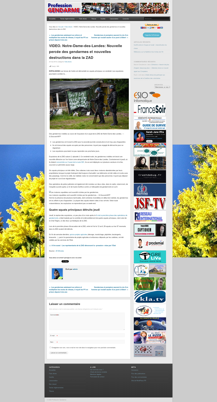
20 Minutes (60, 251)
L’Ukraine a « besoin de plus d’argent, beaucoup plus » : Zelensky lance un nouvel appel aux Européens (151, 67)
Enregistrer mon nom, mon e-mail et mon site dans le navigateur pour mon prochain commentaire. (84, 347)
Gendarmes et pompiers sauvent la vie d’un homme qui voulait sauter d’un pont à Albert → (109, 36)
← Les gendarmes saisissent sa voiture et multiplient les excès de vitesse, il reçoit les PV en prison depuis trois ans (68, 37)
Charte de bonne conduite (98, 372)
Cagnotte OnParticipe (152, 35)
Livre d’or (126, 19)
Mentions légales (95, 374)
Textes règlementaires (67, 19)
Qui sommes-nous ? (96, 369)
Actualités (52, 19)
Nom (54, 342)
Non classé (52, 384)
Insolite (103, 19)
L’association (114, 19)
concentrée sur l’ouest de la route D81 (70, 162)
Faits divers (83, 19)
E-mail (54, 336)
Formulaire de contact (97, 377)
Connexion (134, 370)
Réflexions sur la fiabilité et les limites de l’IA (148, 52)
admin (75, 269)
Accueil (60, 27)
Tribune (93, 19)
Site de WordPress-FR (138, 380)
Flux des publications (138, 373)
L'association (53, 380)
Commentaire (54, 315)
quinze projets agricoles (78, 234)
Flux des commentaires (139, 377)
